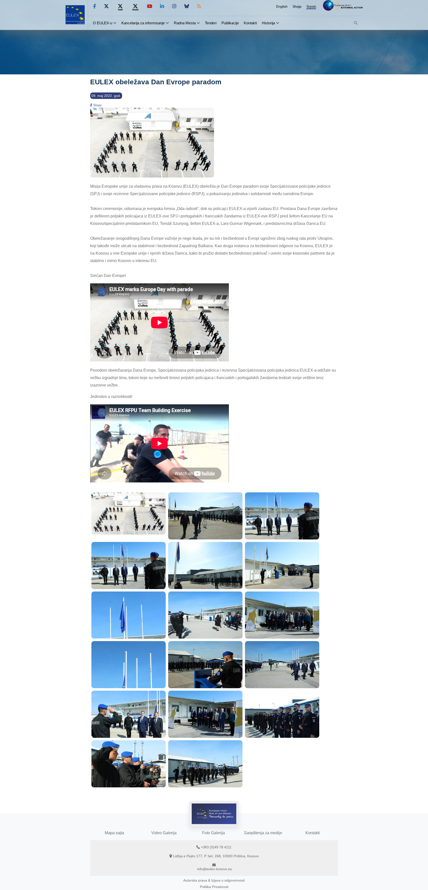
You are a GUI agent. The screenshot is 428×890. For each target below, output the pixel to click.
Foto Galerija (213, 833)
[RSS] (199, 6)
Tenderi (210, 23)
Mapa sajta (114, 833)
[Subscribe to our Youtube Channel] (149, 6)
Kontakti (250, 23)
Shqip (297, 6)
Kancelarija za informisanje (143, 23)
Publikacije (230, 23)
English (282, 6)
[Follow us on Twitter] (106, 6)
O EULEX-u (102, 23)
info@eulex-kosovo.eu (214, 869)
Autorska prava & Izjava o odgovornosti (214, 880)
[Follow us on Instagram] (174, 6)
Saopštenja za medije (263, 833)
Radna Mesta (185, 23)
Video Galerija (164, 833)
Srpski (311, 6)
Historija (268, 23)
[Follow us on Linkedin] (162, 6)
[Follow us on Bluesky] (186, 6)
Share (97, 105)
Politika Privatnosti (214, 887)
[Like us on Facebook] (94, 6)
